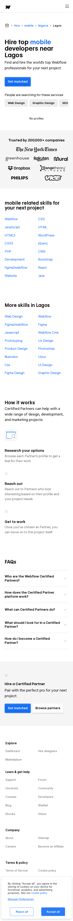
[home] (8, 7)
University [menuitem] (11, 788)
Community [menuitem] (45, 788)
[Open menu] (67, 6)
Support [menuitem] (10, 779)
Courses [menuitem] (10, 796)
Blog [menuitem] (8, 805)
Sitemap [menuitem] (43, 838)
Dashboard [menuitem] (12, 751)
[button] (36, 578)
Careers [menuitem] (10, 846)
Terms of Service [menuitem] (16, 870)
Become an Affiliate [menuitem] (51, 846)
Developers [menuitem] (45, 796)
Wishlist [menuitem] (43, 805)
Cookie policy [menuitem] (47, 870)
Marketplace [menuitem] (13, 759)
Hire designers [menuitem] (47, 751)
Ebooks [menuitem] (10, 813)
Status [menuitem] (42, 813)
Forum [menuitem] (42, 779)
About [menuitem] (9, 838)
